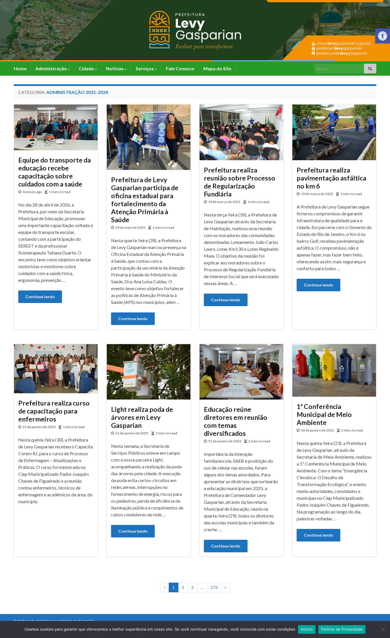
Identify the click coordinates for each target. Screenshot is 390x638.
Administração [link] (51, 68)
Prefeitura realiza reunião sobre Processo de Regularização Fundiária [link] (239, 182)
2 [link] (183, 587)
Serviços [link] (145, 68)
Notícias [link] (115, 68)
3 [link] (192, 587)
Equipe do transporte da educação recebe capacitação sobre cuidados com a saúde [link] (54, 172)
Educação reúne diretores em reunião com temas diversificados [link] (235, 421)
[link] (382, 36)
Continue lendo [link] (40, 296)
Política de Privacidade (342, 629)
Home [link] (20, 68)
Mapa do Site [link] (217, 68)
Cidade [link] (87, 68)
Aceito (307, 629)
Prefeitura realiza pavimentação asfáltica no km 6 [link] (331, 178)
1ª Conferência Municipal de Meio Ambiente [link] (324, 414)
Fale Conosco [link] (180, 68)
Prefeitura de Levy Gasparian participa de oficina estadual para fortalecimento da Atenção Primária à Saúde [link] (144, 200)
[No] (383, 629)
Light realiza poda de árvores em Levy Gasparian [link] (142, 417)
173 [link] (214, 587)
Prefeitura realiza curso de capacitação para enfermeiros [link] (54, 411)
